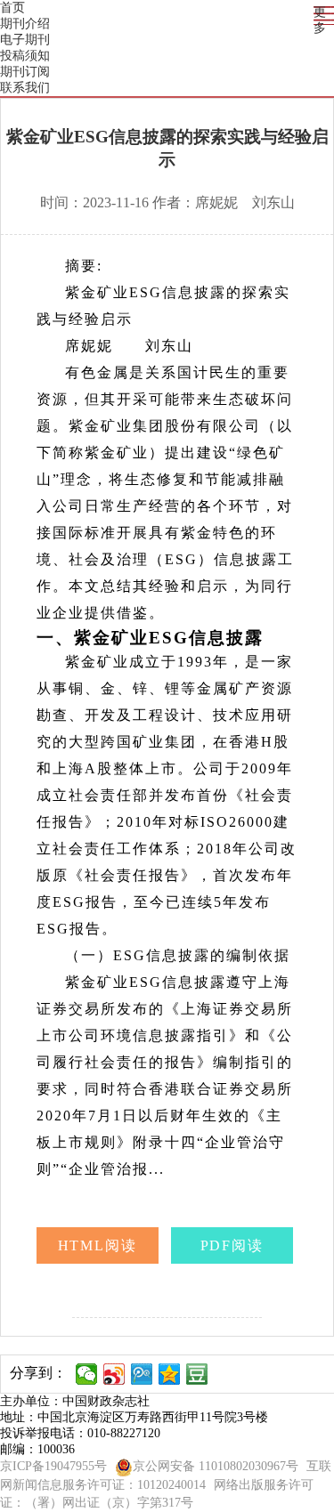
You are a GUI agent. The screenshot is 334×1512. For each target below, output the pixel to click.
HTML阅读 (98, 1245)
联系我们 (25, 87)
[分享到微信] (87, 1374)
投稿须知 (25, 55)
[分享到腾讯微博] (142, 1374)
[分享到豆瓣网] (197, 1374)
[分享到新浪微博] (114, 1374)
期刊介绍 (25, 23)
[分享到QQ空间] (170, 1374)
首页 (12, 7)
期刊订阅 (25, 71)
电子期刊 (25, 39)
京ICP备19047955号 (53, 1466)
